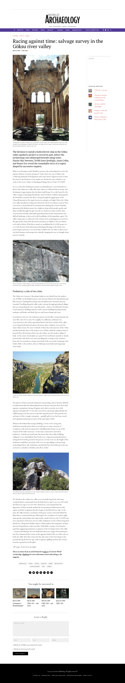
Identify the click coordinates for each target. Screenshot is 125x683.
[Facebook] (103, 30)
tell (43, 566)
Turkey (27, 36)
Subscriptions (76, 30)
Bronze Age (22, 563)
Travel (42, 30)
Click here (25, 554)
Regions (50, 30)
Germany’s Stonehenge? (18, 604)
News (27, 30)
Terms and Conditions (58, 675)
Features (35, 30)
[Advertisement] (101, 142)
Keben (50, 563)
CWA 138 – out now (100, 90)
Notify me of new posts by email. (24, 649)
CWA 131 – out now (33, 604)
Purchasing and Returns (74, 675)
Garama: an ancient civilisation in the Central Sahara (100, 97)
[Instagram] (108, 30)
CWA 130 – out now (47, 604)
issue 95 (45, 552)
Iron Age (44, 563)
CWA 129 (59, 603)
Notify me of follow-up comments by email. (28, 645)
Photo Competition (92, 30)
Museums (60, 30)
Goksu (31, 563)
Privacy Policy (87, 675)
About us (20, 30)
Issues (67, 30)
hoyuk (37, 563)
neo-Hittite (58, 563)
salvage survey (35, 566)
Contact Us (36, 675)
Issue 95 (21, 36)
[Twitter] (105, 30)
